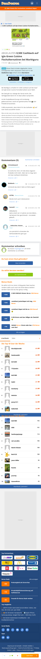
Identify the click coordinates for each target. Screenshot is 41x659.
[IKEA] (32, 557)
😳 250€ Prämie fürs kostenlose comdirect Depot (20, 8)
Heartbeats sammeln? (20, 415)
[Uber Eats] (32, 568)
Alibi (12, 427)
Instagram (28, 82)
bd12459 (14, 362)
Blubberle (13, 183)
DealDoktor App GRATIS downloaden (20, 75)
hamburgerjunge (16, 434)
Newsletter (12, 82)
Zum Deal (30, 656)
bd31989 (14, 375)
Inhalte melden (28, 646)
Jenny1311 (14, 402)
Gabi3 (13, 382)
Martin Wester (16, 448)
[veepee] (7, 573)
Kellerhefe (14, 409)
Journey (13, 476)
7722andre (14, 368)
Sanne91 (13, 207)
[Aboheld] (7, 557)
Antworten (11, 178)
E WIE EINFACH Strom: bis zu (24, 293)
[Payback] (32, 563)
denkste (14, 395)
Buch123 (14, 454)
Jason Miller (15, 460)
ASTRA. (16, 195)
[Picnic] (7, 568)
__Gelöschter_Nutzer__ (16, 227)
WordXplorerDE (16, 348)
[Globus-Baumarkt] (20, 557)
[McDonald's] (20, 563)
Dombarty (14, 389)
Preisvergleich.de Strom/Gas (20, 582)
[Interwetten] (7, 563)
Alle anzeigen (20, 332)
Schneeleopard (14, 63)
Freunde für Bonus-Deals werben (22, 598)
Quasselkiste (15, 481)
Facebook (21, 82)
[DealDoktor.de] (10, 3)
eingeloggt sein (19, 249)
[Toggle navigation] (37, 3)
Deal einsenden (20, 263)
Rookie (13, 468)
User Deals (8, 24)
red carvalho (15, 441)
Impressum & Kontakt (14, 646)
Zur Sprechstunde (20, 274)
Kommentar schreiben (32, 160)
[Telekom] (20, 568)
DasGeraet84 (15, 355)
